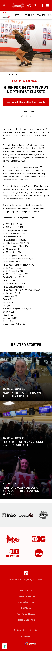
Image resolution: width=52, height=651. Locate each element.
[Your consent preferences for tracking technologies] (4, 646)
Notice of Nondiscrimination (26, 630)
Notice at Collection (26, 620)
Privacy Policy (26, 590)
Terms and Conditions (26, 602)
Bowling (16, 81)
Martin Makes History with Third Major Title (24, 394)
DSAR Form (26, 608)
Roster (18, 15)
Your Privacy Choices (26, 614)
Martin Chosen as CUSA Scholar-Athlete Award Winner (21, 491)
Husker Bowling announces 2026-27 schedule (24, 443)
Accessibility (26, 636)
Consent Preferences (26, 596)
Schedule (29, 15)
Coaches (41, 15)
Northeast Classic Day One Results (28, 102)
